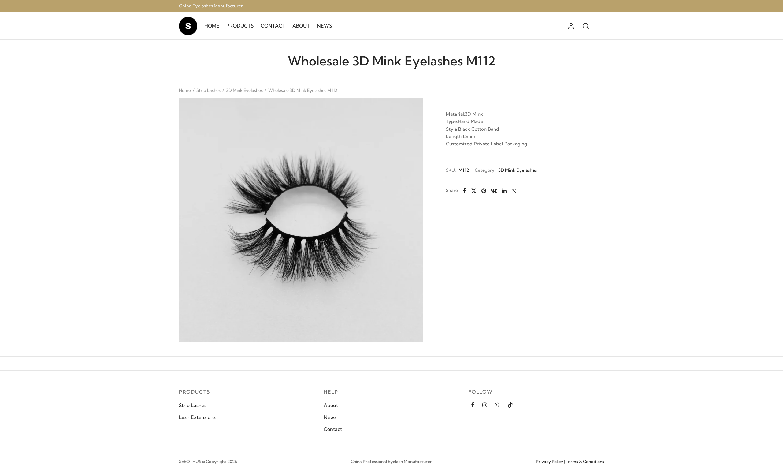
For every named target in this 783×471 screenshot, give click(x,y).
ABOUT (301, 26)
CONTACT (273, 26)
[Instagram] (484, 405)
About (331, 405)
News (330, 417)
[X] (474, 190)
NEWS (324, 26)
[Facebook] (464, 190)
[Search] (585, 26)
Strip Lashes (208, 90)
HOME (211, 26)
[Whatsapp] (513, 190)
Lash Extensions (197, 417)
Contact (333, 429)
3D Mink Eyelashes (244, 90)
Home (185, 90)
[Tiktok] (510, 405)
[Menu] (600, 26)
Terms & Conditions (585, 461)
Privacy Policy (549, 461)
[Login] (571, 26)
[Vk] (493, 190)
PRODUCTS (240, 26)
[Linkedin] (504, 190)
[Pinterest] (483, 190)
